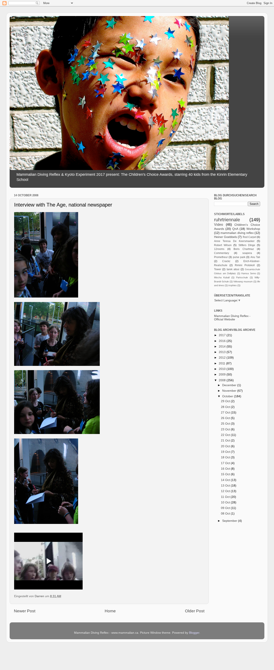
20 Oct (226, 446)
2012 (222, 357)
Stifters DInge (246, 245)
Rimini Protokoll (245, 265)
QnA (235, 228)
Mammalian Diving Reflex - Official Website (232, 317)
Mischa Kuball (221, 277)
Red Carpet (249, 237)
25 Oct (226, 423)
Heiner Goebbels (225, 237)
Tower (217, 269)
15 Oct (226, 474)
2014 (222, 346)
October (228, 396)
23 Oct (226, 429)
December (229, 385)
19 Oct (226, 451)
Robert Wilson (223, 245)
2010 (222, 369)
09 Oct (226, 508)
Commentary (221, 253)
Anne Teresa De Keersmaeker (234, 241)
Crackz (226, 261)
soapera (247, 253)
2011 (222, 363)
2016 (222, 341)
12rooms (219, 249)
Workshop (253, 228)
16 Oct (226, 468)
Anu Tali (255, 257)
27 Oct (226, 412)
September (230, 520)
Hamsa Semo (248, 273)
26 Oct (226, 418)
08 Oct (226, 513)
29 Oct (226, 401)
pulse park (239, 257)
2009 (222, 374)
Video (218, 224)
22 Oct (226, 435)
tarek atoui (233, 269)
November (229, 390)
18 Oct (226, 457)
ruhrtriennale (227, 219)
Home (110, 611)
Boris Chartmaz (244, 249)
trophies (232, 285)
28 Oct (226, 407)
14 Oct (226, 480)
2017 (222, 335)
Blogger (194, 632)
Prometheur (221, 257)
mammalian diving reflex (237, 233)
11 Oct (226, 496)
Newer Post (24, 611)
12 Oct (226, 491)
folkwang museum (243, 281)
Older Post (194, 611)
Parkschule (242, 277)
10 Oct (226, 502)
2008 (222, 380)
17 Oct (226, 463)
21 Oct (226, 440)
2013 (222, 352)
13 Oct (226, 485)
